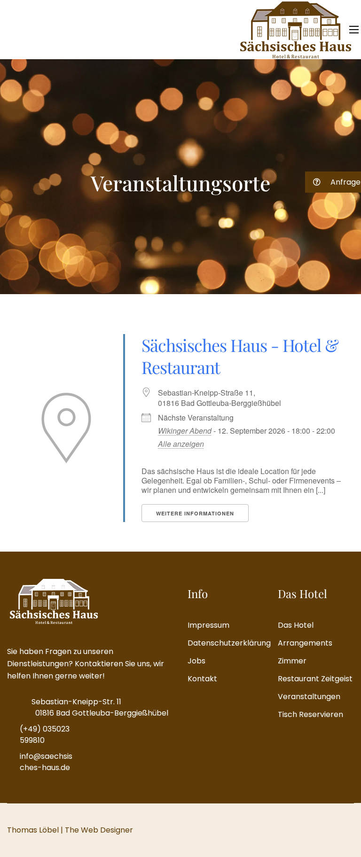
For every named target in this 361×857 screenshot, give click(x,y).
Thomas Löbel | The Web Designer (70, 830)
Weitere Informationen (195, 513)
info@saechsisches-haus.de (46, 762)
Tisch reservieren (310, 714)
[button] (333, 182)
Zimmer (292, 660)
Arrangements (305, 643)
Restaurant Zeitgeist (315, 678)
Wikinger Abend (185, 430)
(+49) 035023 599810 (45, 735)
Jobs (196, 660)
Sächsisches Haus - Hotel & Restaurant (239, 356)
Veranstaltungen (309, 696)
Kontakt (202, 678)
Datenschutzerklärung (226, 643)
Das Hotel (296, 625)
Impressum (208, 625)
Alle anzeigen (181, 443)
